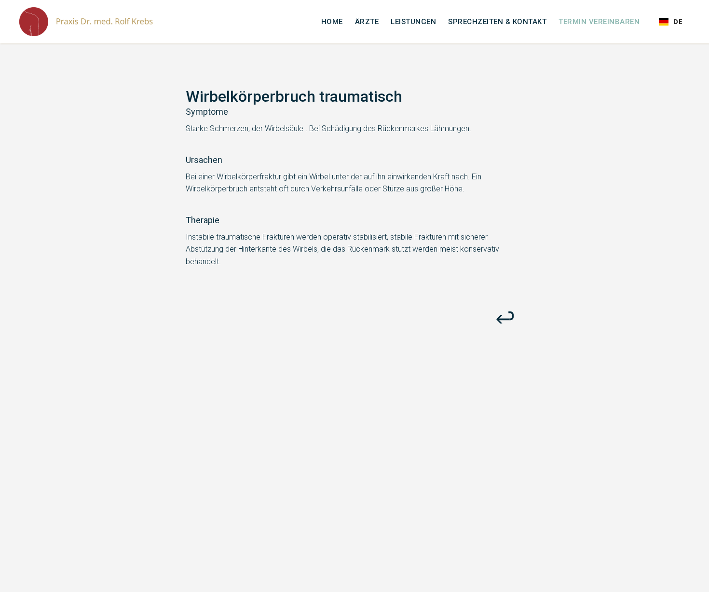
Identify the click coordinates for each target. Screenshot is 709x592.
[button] (671, 22)
